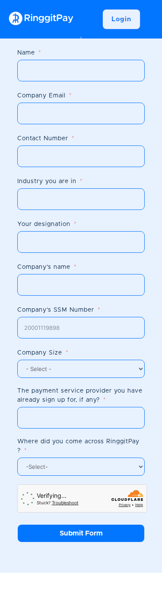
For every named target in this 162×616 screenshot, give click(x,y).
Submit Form (81, 533)
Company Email (41, 96)
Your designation (43, 224)
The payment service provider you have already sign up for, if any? (80, 395)
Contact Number (42, 138)
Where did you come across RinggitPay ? (78, 446)
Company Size (39, 353)
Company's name (43, 267)
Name (26, 53)
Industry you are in (46, 181)
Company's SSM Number (55, 310)
